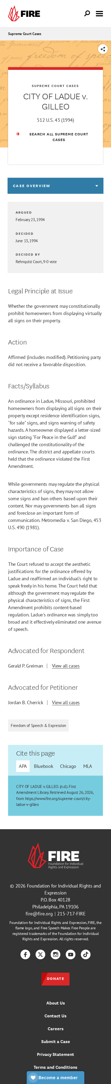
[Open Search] (87, 13)
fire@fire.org (39, 914)
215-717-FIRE (71, 914)
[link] (25, 13)
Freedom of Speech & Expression (38, 725)
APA (23, 766)
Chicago (68, 766)
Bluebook (43, 766)
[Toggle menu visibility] (99, 13)
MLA (87, 766)
